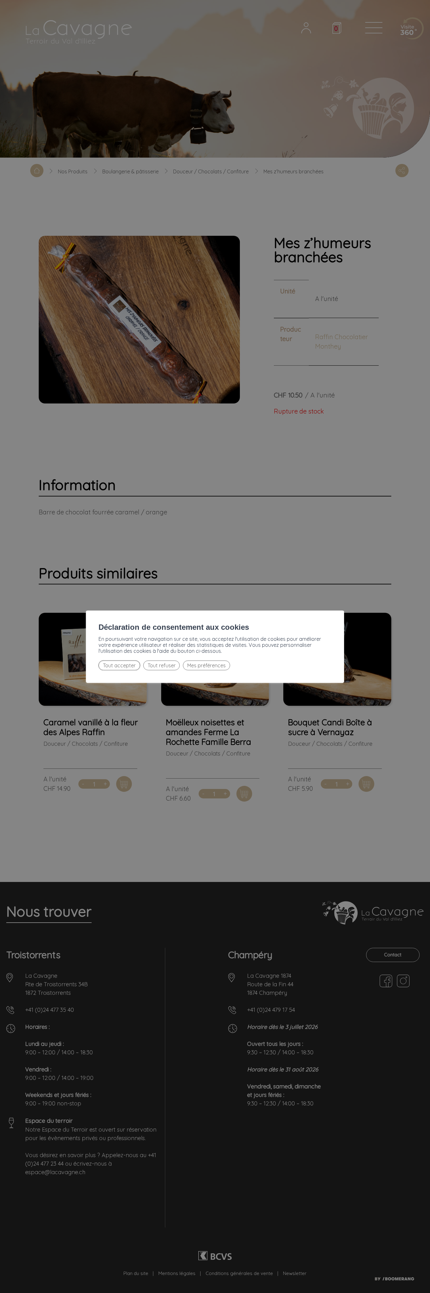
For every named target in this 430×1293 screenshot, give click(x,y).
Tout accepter (119, 665)
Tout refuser (162, 665)
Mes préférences (206, 665)
